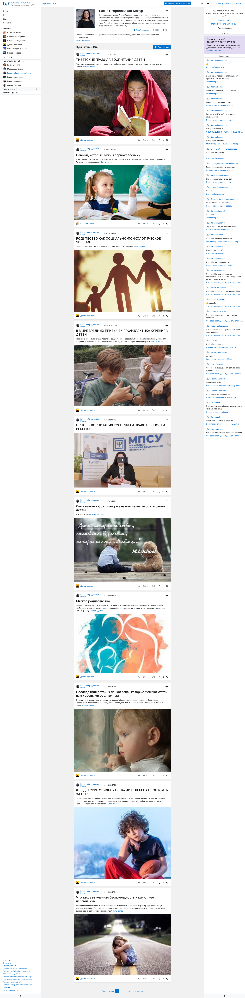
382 (147, 775)
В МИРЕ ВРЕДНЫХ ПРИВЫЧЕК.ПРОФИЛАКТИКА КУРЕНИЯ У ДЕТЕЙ (122, 332)
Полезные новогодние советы (219, 120)
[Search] (196, 3)
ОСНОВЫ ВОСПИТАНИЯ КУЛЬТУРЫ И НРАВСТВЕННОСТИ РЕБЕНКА (120, 427)
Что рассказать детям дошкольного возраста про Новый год (224, 374)
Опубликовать (48, 3)
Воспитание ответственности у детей (222, 424)
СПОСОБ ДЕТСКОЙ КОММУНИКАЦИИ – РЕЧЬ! (224, 132)
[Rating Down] (167, 140)
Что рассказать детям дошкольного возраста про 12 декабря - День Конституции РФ (224, 282)
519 (147, 586)
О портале (7, 963)
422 (147, 677)
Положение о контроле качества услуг (18, 979)
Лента (5, 11)
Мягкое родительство (93, 601)
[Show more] (23, 61)
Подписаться (163, 47)
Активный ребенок (214, 82)
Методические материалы (224, 23)
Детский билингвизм (215, 67)
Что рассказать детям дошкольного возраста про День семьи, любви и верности (224, 335)
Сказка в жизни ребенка (217, 412)
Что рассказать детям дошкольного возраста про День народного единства (224, 436)
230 (147, 223)
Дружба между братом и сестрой (221, 347)
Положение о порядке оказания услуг (17, 977)
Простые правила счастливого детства (223, 397)
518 (147, 882)
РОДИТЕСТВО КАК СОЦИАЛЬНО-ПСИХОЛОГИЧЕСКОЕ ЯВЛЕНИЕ (118, 240)
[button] (202, 3)
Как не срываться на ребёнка (219, 359)
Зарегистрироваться (223, 3)
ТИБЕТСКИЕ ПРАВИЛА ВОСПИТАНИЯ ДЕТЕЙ (110, 60)
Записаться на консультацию (178, 3)
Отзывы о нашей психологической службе (220, 40)
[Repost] (139, 140)
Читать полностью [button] (83, 40)
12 (166, 30)
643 (147, 979)
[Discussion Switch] (224, 996)
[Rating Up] (159, 140)
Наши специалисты (10, 990)
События (7, 23)
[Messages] (202, 3)
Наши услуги (224, 20)
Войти (238, 3)
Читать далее (89, 67)
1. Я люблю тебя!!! (84, 514)
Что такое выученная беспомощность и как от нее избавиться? (115, 899)
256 (147, 410)
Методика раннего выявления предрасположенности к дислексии (224, 144)
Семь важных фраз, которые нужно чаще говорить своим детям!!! (120, 508)
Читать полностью (213, 50)
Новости (6, 15)
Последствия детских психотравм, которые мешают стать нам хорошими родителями (121, 693)
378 (147, 316)
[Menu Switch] (20, 996)
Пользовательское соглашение (15, 968)
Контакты (6, 960)
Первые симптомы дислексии (219, 105)
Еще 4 (9, 57)
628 (147, 140)
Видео (6, 19)
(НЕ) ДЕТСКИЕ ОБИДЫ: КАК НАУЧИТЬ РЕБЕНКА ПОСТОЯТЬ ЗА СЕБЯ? (122, 792)
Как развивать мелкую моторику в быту (224, 385)
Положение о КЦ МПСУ (12, 982)
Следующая (138, 991)
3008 (157, 30)
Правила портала (9, 966)
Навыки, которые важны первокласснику (108, 155)
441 (147, 491)
